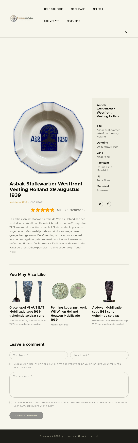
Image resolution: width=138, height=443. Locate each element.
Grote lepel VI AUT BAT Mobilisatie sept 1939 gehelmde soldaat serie (26, 312)
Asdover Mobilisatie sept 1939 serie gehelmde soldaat (107, 312)
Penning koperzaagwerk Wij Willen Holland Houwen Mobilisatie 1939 (69, 314)
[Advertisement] (69, 62)
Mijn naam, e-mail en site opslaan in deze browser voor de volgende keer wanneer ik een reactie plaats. (67, 366)
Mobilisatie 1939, (18, 320)
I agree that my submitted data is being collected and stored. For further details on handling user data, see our (71, 404)
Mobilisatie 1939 (18, 202)
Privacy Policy (45, 406)
